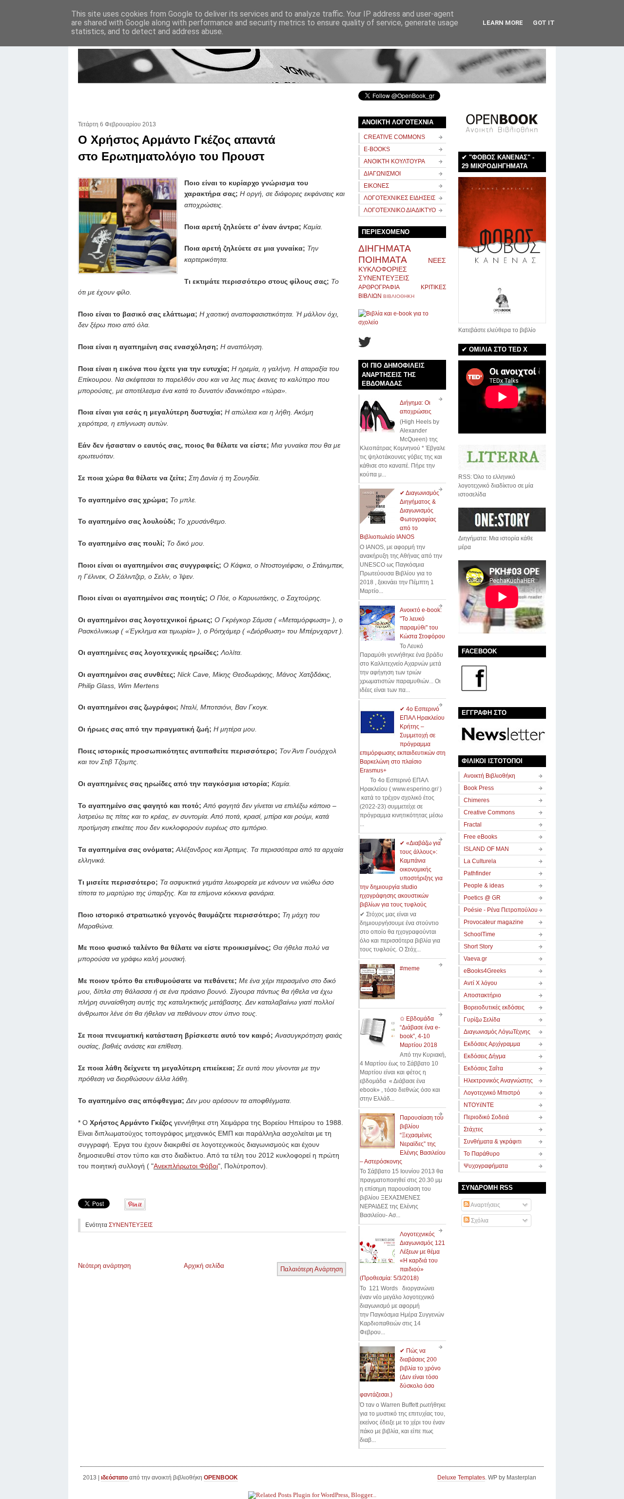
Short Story (478, 946)
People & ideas (484, 885)
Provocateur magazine (494, 922)
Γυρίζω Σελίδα (482, 1019)
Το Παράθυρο (482, 1153)
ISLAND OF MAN (486, 849)
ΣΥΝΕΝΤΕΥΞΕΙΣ (131, 1225)
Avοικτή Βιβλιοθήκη (489, 775)
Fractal (473, 824)
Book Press (479, 788)
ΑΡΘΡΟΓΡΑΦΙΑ (379, 287)
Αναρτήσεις (484, 1205)
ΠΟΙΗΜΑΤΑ (382, 260)
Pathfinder (477, 873)
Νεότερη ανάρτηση (104, 1265)
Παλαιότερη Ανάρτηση (311, 1269)
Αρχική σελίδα (204, 1265)
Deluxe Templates (461, 1477)
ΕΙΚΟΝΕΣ (376, 185)
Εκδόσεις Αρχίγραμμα (492, 1044)
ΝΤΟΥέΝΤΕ (479, 1105)
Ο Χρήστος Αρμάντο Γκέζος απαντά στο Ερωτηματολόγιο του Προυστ (176, 148)
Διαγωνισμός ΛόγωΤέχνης (497, 1031)
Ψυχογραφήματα (486, 1166)
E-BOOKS (377, 149)
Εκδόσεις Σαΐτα (483, 1068)
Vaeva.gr (475, 958)
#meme (410, 968)
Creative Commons (489, 812)
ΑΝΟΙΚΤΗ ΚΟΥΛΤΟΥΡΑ (394, 161)
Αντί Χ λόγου (480, 983)
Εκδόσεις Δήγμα (485, 1056)
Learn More (503, 22)
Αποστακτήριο (482, 995)
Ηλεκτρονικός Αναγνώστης (498, 1080)
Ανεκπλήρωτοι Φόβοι (186, 1166)
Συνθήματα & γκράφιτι (493, 1141)
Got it (544, 22)
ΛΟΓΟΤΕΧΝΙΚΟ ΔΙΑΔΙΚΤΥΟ (400, 210)
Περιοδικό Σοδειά (486, 1117)
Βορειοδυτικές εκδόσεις (494, 1007)
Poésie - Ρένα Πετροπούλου (501, 910)
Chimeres (476, 800)
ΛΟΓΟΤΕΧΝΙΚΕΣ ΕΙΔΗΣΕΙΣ (399, 198)
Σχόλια (478, 1220)
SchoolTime (479, 934)
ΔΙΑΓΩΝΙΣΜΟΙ (382, 173)
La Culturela (480, 861)
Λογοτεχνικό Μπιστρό (492, 1092)
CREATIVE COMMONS (394, 137)
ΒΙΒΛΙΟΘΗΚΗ (398, 296)
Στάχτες (473, 1129)
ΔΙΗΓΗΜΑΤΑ (384, 248)
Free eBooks (480, 836)
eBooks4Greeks (485, 970)
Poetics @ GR (482, 897)
